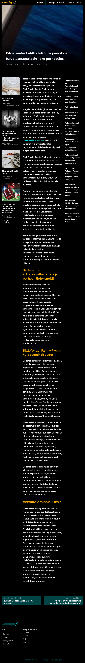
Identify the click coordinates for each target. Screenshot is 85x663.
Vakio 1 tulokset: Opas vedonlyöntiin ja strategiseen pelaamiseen (71, 112)
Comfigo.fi (14, 64)
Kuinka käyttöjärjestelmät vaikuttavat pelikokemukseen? (65, 602)
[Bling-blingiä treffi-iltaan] (11, 159)
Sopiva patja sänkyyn (7, 99)
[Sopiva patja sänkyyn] (11, 86)
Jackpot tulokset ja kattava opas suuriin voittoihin (71, 99)
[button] (40, 3)
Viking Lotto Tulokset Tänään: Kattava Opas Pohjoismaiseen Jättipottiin (72, 173)
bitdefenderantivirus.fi (33, 140)
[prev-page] (4, 222)
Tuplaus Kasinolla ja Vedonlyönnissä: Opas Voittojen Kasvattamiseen (72, 86)
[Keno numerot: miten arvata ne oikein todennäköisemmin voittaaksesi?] (11, 119)
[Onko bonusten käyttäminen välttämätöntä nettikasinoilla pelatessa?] (11, 192)
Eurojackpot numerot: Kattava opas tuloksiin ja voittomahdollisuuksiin (72, 189)
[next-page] (8, 222)
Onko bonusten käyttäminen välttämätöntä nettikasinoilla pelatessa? (8, 208)
